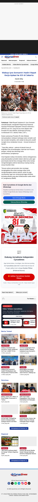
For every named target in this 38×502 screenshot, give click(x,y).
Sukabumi (16, 68)
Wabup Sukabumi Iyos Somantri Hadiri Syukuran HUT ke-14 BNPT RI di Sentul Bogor (9, 350)
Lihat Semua (19, 316)
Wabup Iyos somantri (21, 292)
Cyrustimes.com (6, 68)
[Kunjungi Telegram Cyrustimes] (19, 483)
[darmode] (36, 57)
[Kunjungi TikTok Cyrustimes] (29, 483)
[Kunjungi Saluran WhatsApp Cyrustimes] (15, 483)
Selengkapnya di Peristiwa (18, 428)
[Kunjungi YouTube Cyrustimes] (25, 483)
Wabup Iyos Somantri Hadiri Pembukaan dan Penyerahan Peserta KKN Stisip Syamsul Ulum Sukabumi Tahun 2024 (9, 373)
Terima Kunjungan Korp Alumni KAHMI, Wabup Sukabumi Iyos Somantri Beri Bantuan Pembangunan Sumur (27, 351)
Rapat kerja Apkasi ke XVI (8, 292)
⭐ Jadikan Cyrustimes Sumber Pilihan (19, 277)
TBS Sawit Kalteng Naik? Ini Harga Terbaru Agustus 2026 (9, 452)
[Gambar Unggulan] (19, 98)
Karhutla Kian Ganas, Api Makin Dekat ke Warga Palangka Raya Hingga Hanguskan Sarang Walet (28, 420)
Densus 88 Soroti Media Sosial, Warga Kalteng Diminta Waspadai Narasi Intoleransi (28, 453)
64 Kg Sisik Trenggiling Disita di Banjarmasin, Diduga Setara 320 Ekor (9, 419)
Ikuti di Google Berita (19, 198)
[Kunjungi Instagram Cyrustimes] (22, 483)
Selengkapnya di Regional (18, 460)
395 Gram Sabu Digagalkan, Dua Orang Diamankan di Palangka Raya (27, 399)
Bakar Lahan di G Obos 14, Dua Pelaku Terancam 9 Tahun (9, 398)
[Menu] (2, 57)
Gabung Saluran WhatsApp (19, 202)
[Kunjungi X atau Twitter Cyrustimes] (12, 483)
